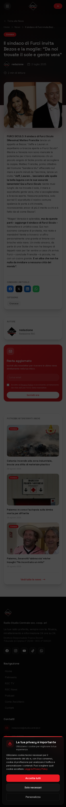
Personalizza (33, 796)
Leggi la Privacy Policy (36, 769)
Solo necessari (33, 787)
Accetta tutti (33, 778)
